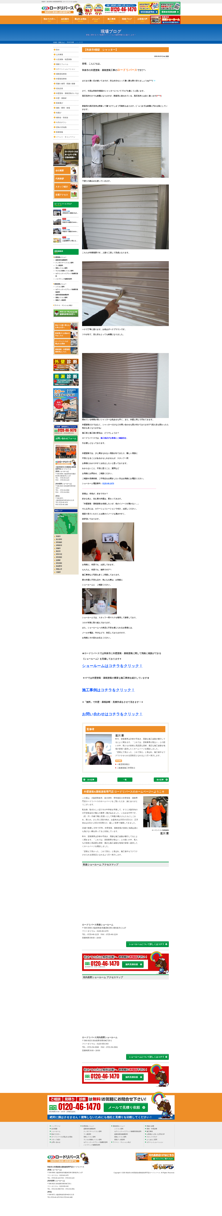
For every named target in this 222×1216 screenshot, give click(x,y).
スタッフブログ (152, 1137)
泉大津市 (59, 539)
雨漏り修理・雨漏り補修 (65, 84)
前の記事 (160, 780)
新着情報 (59, 132)
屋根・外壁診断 (152, 1129)
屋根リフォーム (62, 64)
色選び (58, 113)
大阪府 (58, 572)
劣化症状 (59, 88)
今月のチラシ (61, 122)
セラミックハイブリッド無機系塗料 (67, 275)
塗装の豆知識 (61, 127)
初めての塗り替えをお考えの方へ (62, 326)
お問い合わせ (55, 1142)
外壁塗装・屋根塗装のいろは (67, 93)
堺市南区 (59, 542)
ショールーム (55, 1131)
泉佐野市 (59, 566)
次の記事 (90, 780)
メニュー (96, 20)
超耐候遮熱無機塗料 (62, 295)
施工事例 (111, 20)
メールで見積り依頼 (124, 1107)
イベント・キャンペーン (65, 137)
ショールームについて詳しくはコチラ (146, 944)
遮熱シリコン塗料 (62, 297)
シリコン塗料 (60, 287)
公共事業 (59, 54)
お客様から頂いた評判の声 (156, 1134)
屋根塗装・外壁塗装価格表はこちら (62, 350)
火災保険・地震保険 (64, 59)
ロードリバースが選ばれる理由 (61, 342)
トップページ (55, 1126)
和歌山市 (59, 569)
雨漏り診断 (150, 1126)
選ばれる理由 (80, 20)
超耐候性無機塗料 (62, 260)
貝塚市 (58, 548)
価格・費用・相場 (63, 108)
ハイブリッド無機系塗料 (64, 279)
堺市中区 (59, 554)
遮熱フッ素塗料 (61, 300)
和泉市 (58, 536)
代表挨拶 (60, 178)
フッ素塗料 (59, 265)
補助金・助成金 (62, 117)
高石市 (58, 551)
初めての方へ (49, 20)
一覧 (125, 780)
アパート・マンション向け (63, 305)
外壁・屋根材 (61, 98)
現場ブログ (127, 20)
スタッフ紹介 (62, 187)
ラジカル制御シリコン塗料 (65, 271)
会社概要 (60, 170)
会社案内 (65, 20)
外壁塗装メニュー (88, 1126)
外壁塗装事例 (61, 79)
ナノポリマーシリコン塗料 (65, 263)
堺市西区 (59, 557)
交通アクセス (62, 195)
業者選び (59, 103)
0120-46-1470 (108, 483)
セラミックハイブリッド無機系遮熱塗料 (67, 291)
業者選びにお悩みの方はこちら (62, 334)
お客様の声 (142, 20)
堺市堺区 (59, 563)
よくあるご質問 (152, 1139)
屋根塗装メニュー (119, 1126)
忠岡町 (58, 560)
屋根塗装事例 (61, 74)
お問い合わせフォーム (66, 438)
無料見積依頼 (131, 964)
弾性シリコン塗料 (62, 268)
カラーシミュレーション (65, 69)
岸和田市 (59, 545)
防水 (58, 50)
